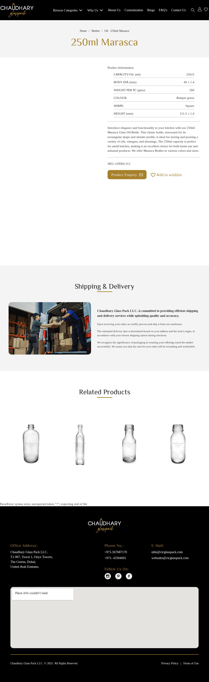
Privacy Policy (169, 663)
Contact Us (178, 10)
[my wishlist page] (206, 10)
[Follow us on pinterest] (118, 577)
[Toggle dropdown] (80, 10)
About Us (114, 10)
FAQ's (163, 10)
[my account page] (199, 10)
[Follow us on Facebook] (129, 577)
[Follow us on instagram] (107, 577)
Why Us (92, 10)
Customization (134, 10)
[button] (166, 175)
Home (83, 30)
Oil (106, 30)
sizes (195, 151)
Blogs (151, 10)
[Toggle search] (193, 10)
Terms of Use (191, 663)
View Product (25, 477)
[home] (16, 10)
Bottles (96, 30)
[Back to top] (198, 665)
